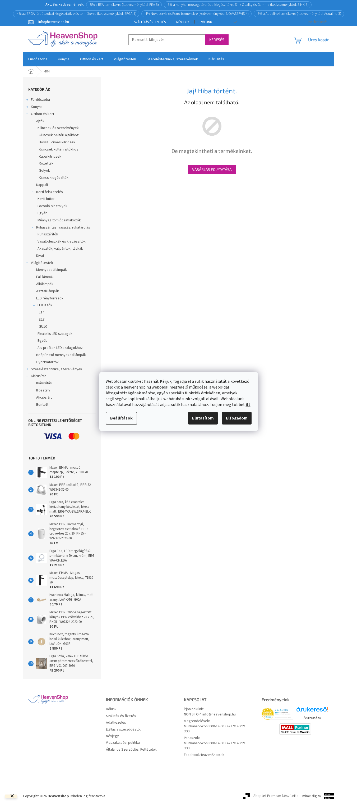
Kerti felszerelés (49, 192)
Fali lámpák (45, 277)
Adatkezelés (116, 722)
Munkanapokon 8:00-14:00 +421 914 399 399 (214, 729)
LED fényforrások (49, 298)
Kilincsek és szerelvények (58, 128)
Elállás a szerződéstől (123, 729)
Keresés (216, 39)
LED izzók (45, 305)
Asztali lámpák (47, 291)
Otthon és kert (42, 114)
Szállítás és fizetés (150, 22)
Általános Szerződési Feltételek (131, 749)
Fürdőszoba (40, 99)
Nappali (42, 185)
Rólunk (206, 22)
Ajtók (40, 121)
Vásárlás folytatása (212, 169)
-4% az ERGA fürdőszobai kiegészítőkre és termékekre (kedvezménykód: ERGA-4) (76, 13)
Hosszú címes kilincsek (57, 142)
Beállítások (121, 418)
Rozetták (46, 163)
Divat (40, 255)
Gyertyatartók (47, 362)
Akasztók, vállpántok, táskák (60, 248)
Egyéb (43, 213)
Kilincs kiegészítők (53, 177)
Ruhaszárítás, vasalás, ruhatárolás (63, 227)
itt (248, 405)
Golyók (44, 170)
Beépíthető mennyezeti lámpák (61, 355)
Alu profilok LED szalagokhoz (60, 347)
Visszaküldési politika (123, 742)
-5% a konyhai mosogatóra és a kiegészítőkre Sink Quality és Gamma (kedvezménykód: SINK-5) (238, 4)
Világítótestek (42, 263)
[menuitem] (38, 59)
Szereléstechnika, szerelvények (56, 369)
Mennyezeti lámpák (51, 269)
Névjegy (182, 22)
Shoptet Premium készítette (276, 796)
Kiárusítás (39, 376)
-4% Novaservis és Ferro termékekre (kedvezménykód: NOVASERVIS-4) (196, 13)
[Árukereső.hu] (312, 711)
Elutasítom (203, 418)
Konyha (37, 107)
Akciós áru (44, 397)
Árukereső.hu (312, 717)
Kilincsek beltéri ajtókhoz (59, 135)
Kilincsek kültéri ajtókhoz (58, 149)
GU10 (43, 326)
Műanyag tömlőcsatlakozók (59, 220)
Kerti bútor (46, 199)
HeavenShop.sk (212, 755)
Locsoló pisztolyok (52, 206)
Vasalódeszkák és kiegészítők (62, 241)
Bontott (42, 404)
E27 (41, 319)
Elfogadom (237, 418)
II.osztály (43, 390)
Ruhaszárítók (48, 234)
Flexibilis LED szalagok (55, 333)
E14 (41, 312)
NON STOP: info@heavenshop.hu (210, 714)
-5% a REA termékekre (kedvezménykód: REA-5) (124, 4)
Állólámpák (44, 284)
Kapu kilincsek (50, 156)
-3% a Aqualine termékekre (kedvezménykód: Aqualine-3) (299, 13)
